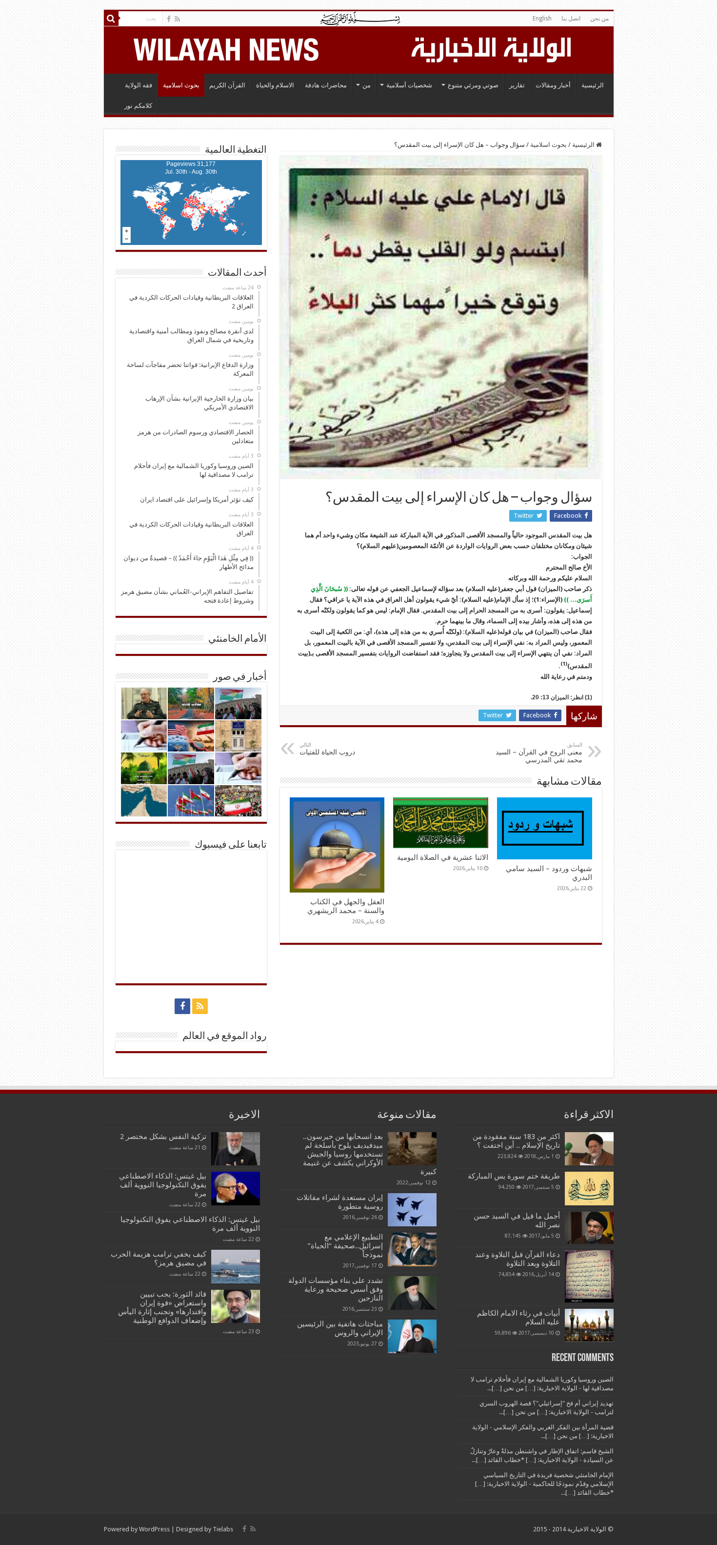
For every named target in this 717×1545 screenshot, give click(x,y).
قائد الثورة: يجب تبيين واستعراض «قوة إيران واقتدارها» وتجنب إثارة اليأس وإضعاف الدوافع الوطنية (162, 1307)
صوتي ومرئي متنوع (473, 85)
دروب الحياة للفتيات (327, 749)
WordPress (154, 1529)
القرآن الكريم (227, 85)
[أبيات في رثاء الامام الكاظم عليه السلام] (589, 1325)
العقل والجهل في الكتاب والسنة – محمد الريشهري (345, 906)
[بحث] (111, 18)
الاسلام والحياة (275, 85)
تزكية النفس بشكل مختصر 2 (163, 1136)
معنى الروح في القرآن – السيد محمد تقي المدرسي (539, 753)
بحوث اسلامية (181, 85)
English (542, 18)
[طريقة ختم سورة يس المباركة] (589, 1188)
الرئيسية (592, 85)
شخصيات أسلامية (409, 85)
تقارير (517, 85)
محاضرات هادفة (326, 85)
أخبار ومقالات (553, 85)
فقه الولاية (138, 85)
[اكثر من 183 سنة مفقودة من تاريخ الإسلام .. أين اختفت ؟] (589, 1148)
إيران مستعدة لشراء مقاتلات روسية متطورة (340, 1202)
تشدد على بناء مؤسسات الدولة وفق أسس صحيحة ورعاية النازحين (335, 1289)
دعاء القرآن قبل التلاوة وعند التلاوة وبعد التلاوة (517, 1259)
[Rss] (177, 19)
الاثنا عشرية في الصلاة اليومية (442, 857)
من (366, 85)
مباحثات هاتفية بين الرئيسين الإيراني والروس (340, 1328)
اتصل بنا (570, 18)
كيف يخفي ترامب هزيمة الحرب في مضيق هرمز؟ (158, 1258)
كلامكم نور (138, 105)
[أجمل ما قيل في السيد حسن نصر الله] (589, 1228)
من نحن (599, 18)
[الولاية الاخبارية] (492, 48)
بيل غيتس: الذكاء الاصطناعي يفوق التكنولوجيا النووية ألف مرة (162, 1185)
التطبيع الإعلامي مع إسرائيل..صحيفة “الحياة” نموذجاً (345, 1246)
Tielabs (223, 1529)
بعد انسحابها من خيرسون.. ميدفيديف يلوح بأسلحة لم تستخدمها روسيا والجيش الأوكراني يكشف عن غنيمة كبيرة (370, 1154)
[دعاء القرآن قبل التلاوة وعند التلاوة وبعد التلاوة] (589, 1276)
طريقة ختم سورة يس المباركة (514, 1176)
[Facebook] (169, 19)
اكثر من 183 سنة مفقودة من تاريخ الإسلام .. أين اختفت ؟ (516, 1141)
